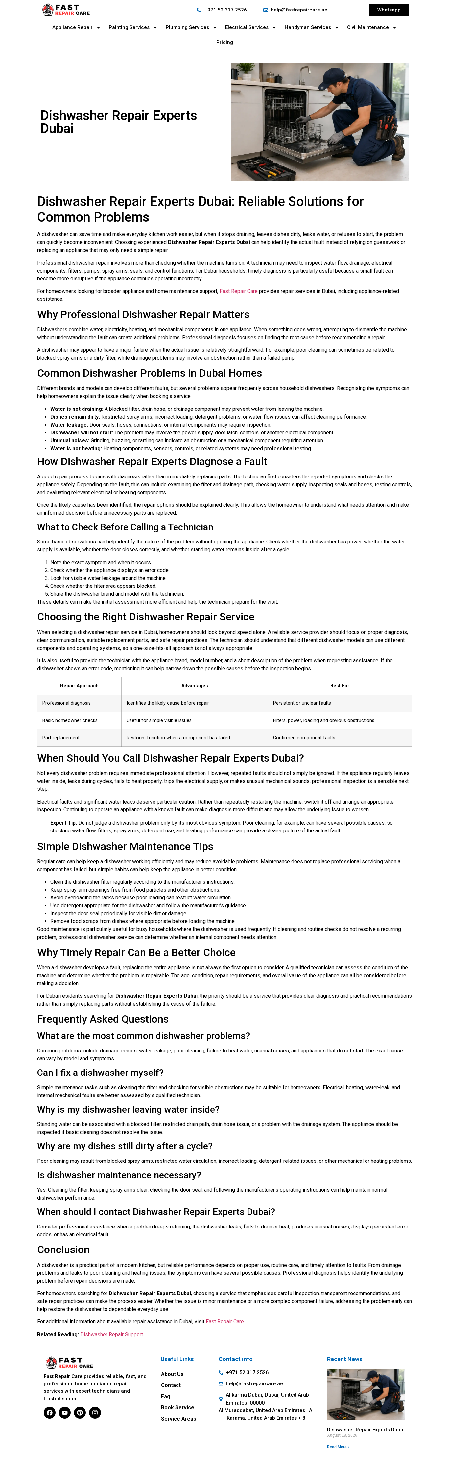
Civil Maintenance (368, 27)
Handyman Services (308, 27)
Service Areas (178, 1419)
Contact (171, 1385)
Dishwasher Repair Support (111, 1334)
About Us (172, 1374)
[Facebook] (50, 1413)
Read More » (338, 1447)
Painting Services (129, 27)
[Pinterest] (80, 1413)
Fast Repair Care (239, 291)
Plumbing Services (187, 27)
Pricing (224, 42)
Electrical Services (247, 27)
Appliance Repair (72, 27)
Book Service (177, 1408)
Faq (165, 1396)
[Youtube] (65, 1413)
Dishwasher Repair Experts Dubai (366, 1430)
